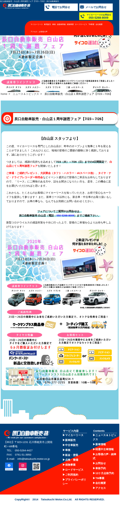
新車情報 (100, 444)
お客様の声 (43, 32)
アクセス (34, 32)
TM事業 (91, 24)
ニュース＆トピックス (26, 94)
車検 (54, 24)
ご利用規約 (71, 474)
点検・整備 (71, 459)
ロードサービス (81, 24)
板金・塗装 (71, 455)
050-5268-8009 (65, 215)
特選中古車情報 (104, 449)
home (4, 94)
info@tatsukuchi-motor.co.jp (33, 458)
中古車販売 (71, 445)
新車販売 (70, 440)
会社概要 (99, 24)
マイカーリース (37, 24)
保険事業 (70, 24)
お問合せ (100, 463)
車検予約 (100, 468)
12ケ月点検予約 (104, 473)
